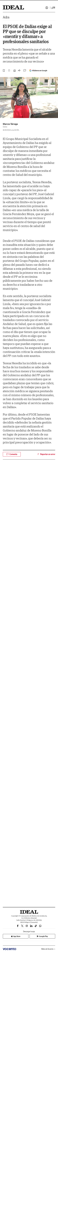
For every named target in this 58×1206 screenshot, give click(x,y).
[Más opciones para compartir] (19, 70)
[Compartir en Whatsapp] (14, 70)
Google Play (43, 936)
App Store (16, 936)
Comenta (13, 454)
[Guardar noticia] (4, 70)
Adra (6, 17)
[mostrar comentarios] (25, 70)
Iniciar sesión (46, 7)
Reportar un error (47, 454)
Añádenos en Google (39, 70)
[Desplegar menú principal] (53, 7)
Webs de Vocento (47, 949)
